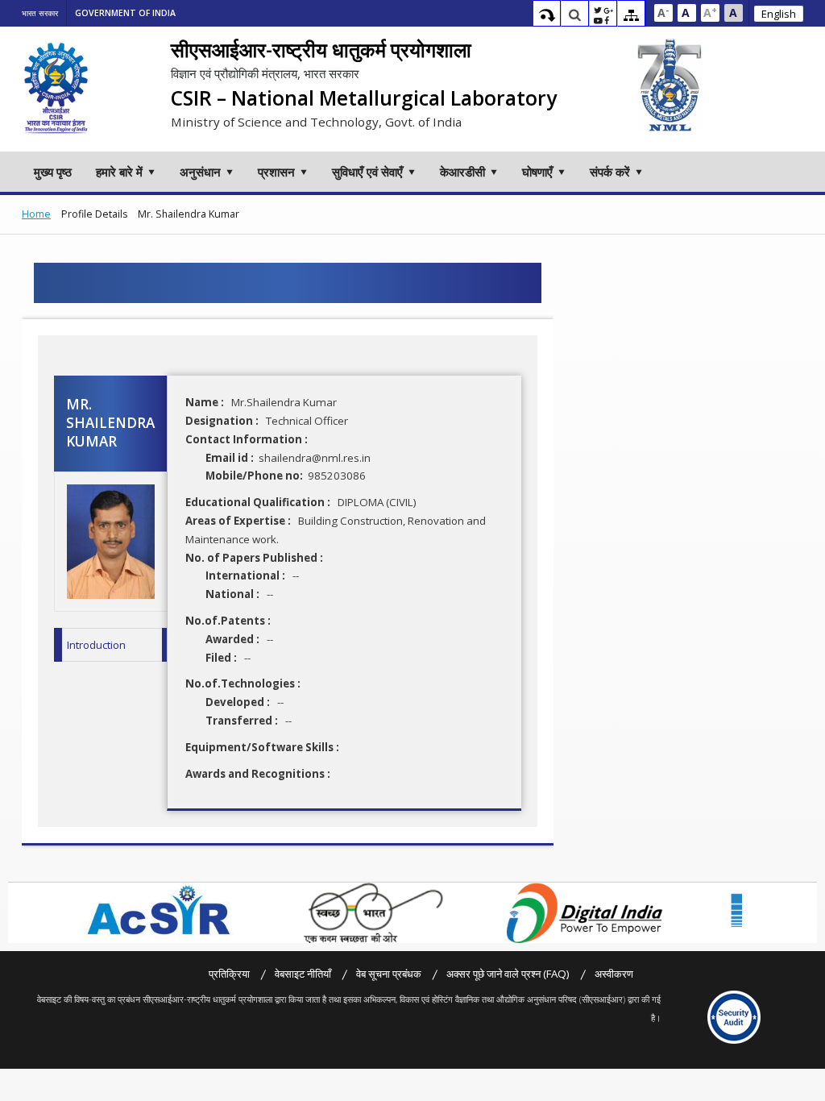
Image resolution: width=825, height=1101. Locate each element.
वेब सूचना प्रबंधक (388, 973)
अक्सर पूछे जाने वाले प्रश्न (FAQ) (508, 973)
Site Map (631, 15)
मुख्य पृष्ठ (53, 172)
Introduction (96, 645)
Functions (603, 15)
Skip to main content (547, 15)
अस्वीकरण (614, 973)
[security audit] (734, 1017)
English (778, 13)
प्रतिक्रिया (229, 973)
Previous (70, 913)
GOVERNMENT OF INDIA (125, 13)
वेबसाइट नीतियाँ (303, 973)
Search (575, 15)
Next (751, 913)
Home (36, 214)
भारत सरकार (40, 13)
